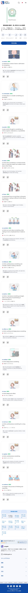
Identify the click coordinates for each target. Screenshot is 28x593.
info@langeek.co (7, 554)
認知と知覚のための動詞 (4, 516)
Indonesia (10, 582)
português (21, 582)
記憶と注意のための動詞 (23, 516)
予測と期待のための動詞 (10, 528)
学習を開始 (14, 43)
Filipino (1, 582)
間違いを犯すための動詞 (4, 528)
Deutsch (15, 582)
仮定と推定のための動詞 (17, 522)
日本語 (25, 582)
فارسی (5, 582)
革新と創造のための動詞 (4, 533)
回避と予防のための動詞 (17, 528)
